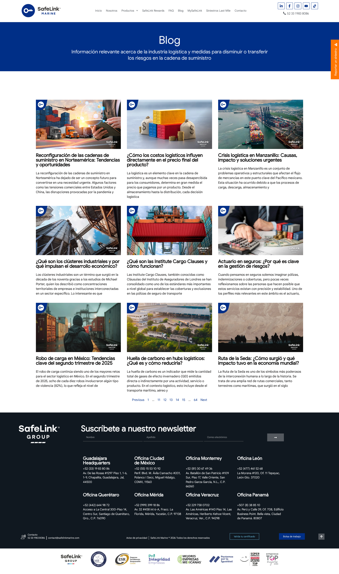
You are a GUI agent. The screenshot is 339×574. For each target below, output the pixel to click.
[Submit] (275, 437)
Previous (138, 400)
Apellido (149, 431)
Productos (127, 10)
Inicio (98, 10)
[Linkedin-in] (281, 6)
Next (203, 400)
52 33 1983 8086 (298, 13)
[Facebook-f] (289, 6)
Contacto (240, 10)
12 (164, 400)
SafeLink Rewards (153, 10)
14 (177, 400)
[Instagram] (297, 6)
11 (159, 400)
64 (195, 400)
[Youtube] (306, 6)
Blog (180, 10)
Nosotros (111, 10)
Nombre (88, 431)
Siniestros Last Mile (218, 10)
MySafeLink (195, 10)
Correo (209, 431)
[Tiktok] (314, 6)
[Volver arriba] (321, 537)
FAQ (171, 10)
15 (183, 400)
